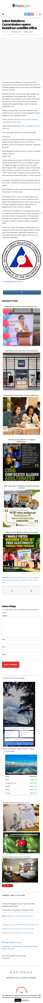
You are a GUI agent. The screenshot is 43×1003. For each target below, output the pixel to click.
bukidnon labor (12, 577)
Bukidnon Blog (17, 946)
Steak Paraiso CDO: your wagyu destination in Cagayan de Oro (20, 924)
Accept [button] (18, 1000)
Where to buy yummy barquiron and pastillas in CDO (17, 933)
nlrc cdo (29, 580)
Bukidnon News (16, 31)
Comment (5, 615)
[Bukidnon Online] (22, 5)
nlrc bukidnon (23, 580)
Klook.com (6, 136)
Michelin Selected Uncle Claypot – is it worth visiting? (18, 928)
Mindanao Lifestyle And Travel (18, 916)
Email (4, 646)
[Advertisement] (21, 59)
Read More (25, 1000)
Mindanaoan (6, 946)
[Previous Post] (12, 591)
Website (4, 654)
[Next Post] (31, 591)
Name (4, 639)
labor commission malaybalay (31, 577)
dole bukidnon (20, 577)
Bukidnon (21, 972)
